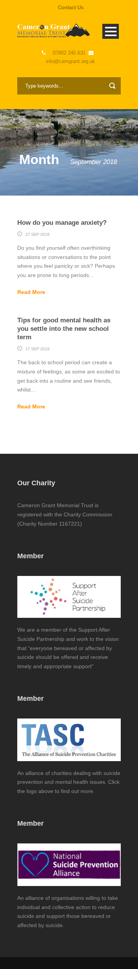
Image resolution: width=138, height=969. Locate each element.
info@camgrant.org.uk (70, 61)
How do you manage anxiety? (62, 222)
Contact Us (71, 7)
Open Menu (110, 31)
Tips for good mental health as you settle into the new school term (63, 329)
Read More (31, 292)
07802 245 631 (69, 53)
